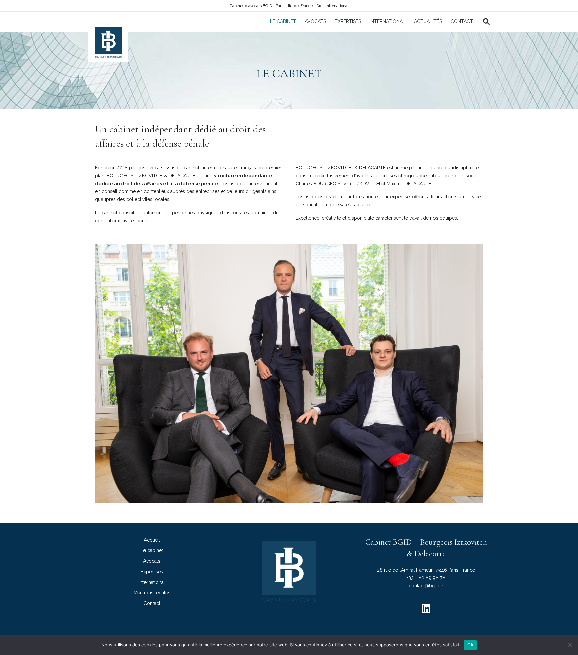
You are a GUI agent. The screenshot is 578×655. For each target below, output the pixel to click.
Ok (470, 644)
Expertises (348, 21)
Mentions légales (151, 592)
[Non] (569, 645)
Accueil (152, 540)
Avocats (315, 21)
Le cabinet (283, 21)
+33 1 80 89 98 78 (426, 577)
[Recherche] (484, 21)
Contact (462, 21)
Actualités (428, 21)
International (387, 21)
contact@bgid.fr (426, 585)
